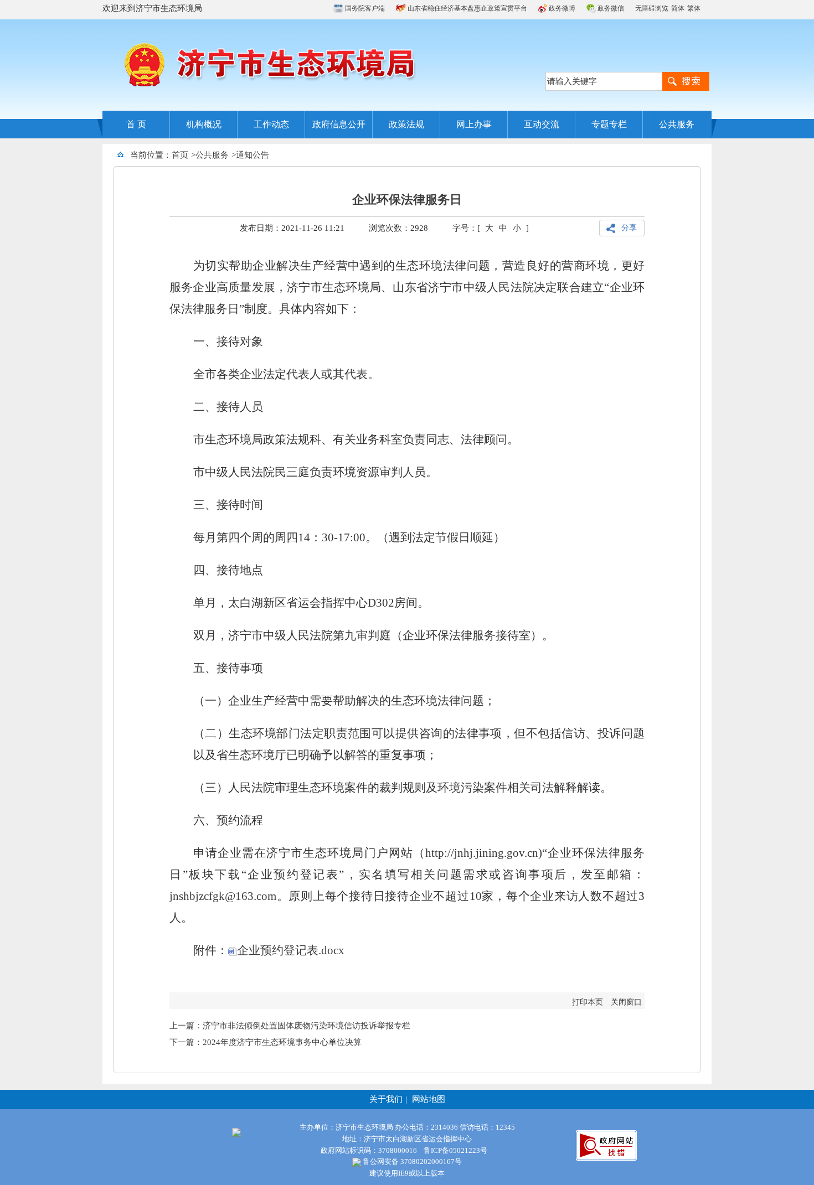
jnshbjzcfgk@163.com (222, 896)
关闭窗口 (626, 1002)
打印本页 (587, 1002)
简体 (677, 8)
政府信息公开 (338, 124)
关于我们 (386, 1099)
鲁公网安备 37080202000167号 (411, 1161)
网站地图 (428, 1099)
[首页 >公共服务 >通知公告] (273, 155)
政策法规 (406, 124)
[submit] (685, 81)
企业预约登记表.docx (290, 950)
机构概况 (203, 124)
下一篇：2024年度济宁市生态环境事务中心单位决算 (265, 1042)
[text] (603, 81)
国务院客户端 (364, 8)
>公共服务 (210, 155)
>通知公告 (250, 155)
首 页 (136, 124)
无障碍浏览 (651, 8)
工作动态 (271, 124)
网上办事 (474, 124)
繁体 (693, 8)
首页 (180, 155)
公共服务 (676, 124)
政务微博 (561, 8)
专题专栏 (609, 124)
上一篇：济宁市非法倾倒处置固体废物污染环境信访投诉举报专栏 (289, 1025)
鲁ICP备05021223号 (455, 1150)
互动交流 (541, 124)
